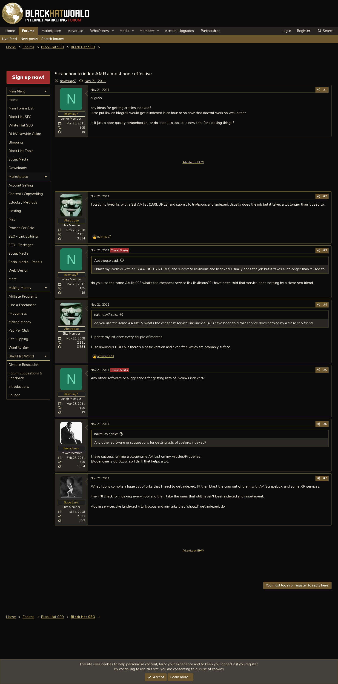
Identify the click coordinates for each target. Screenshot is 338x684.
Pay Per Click (19, 330)
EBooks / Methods (23, 202)
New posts (29, 39)
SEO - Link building (23, 236)
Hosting (15, 211)
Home (10, 31)
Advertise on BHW (193, 162)
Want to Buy (19, 347)
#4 (325, 305)
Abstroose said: (106, 260)
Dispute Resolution (24, 364)
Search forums (52, 39)
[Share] (318, 90)
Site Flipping (18, 339)
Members (147, 31)
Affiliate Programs (23, 296)
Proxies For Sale (21, 228)
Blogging (16, 142)
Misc (12, 219)
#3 (325, 250)
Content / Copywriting (26, 194)
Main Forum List (21, 108)
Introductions (19, 386)
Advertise (75, 31)
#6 (325, 424)
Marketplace (51, 31)
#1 (325, 90)
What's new (99, 31)
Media (124, 31)
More (13, 279)
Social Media (18, 159)
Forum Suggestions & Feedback (25, 375)
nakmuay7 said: (106, 314)
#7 (325, 478)
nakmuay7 (68, 81)
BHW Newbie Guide (25, 134)
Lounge (14, 395)
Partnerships (210, 31)
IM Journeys (18, 313)
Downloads (18, 168)
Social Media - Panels (25, 262)
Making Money (20, 322)
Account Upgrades (179, 31)
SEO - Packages (21, 245)
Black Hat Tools (21, 151)
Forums (28, 31)
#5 (325, 370)
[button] (113, 31)
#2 (325, 196)
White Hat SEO (21, 125)
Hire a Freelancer (22, 305)
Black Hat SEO (20, 117)
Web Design (18, 270)
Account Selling (21, 185)
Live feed (9, 39)
